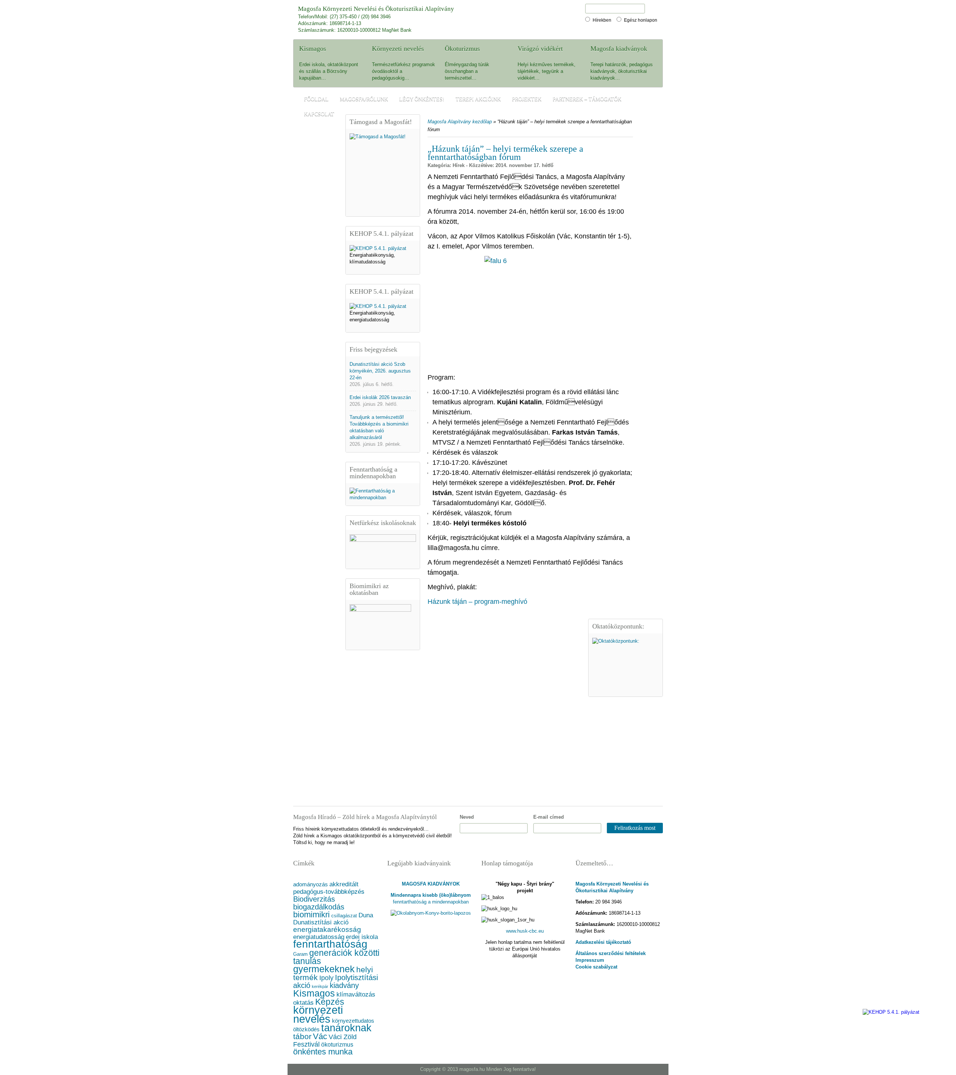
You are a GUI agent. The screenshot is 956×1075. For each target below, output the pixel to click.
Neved (467, 817)
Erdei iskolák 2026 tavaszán (380, 397)
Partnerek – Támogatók (587, 99)
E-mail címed (548, 817)
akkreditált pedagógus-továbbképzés (328, 887)
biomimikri (311, 914)
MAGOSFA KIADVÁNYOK (431, 884)
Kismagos (312, 48)
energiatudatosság (318, 936)
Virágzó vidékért (540, 48)
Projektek (526, 99)
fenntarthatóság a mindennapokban (431, 902)
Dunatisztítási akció (320, 922)
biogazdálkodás (318, 907)
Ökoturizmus (462, 48)
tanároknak (346, 1028)
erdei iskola (362, 936)
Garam (300, 954)
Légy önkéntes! (421, 99)
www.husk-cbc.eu (525, 931)
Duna (365, 915)
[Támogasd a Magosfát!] (383, 172)
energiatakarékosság (327, 929)
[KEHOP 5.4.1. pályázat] (378, 248)
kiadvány (344, 985)
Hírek (459, 165)
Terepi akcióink (478, 99)
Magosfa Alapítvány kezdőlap (460, 121)
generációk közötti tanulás (336, 957)
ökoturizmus (337, 1044)
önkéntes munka (323, 1051)
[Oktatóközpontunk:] (625, 665)
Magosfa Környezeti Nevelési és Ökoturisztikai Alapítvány (376, 8)
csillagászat (344, 915)
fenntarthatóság (330, 944)
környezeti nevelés (318, 1014)
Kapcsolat (319, 114)
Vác (320, 1036)
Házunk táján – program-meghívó (477, 601)
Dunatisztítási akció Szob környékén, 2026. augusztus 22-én (380, 370)
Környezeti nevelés (398, 48)
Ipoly (326, 978)
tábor (302, 1036)
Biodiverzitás (314, 899)
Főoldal (316, 99)
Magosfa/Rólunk (364, 99)
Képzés (329, 1002)
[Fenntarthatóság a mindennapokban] (383, 497)
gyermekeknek (324, 969)
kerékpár (320, 986)
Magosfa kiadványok (618, 48)
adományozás (310, 884)
